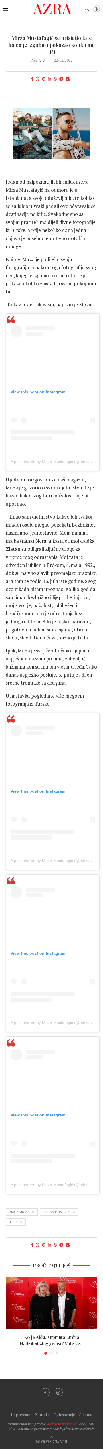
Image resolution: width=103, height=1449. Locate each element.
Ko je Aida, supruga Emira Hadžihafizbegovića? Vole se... (51, 1340)
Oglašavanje (64, 1414)
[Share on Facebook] (32, 78)
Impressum (21, 1414)
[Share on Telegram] (61, 78)
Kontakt (42, 1414)
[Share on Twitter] (38, 78)
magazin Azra (21, 1212)
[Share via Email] (68, 78)
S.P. (42, 60)
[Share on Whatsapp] (55, 78)
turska (15, 1222)
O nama (85, 1414)
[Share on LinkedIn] (49, 78)
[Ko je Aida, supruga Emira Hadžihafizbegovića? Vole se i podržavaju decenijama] (51, 1303)
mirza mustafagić (59, 1212)
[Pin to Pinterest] (43, 78)
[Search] (87, 8)
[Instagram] (58, 1392)
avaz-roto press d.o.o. (62, 1424)
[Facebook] (45, 1392)
